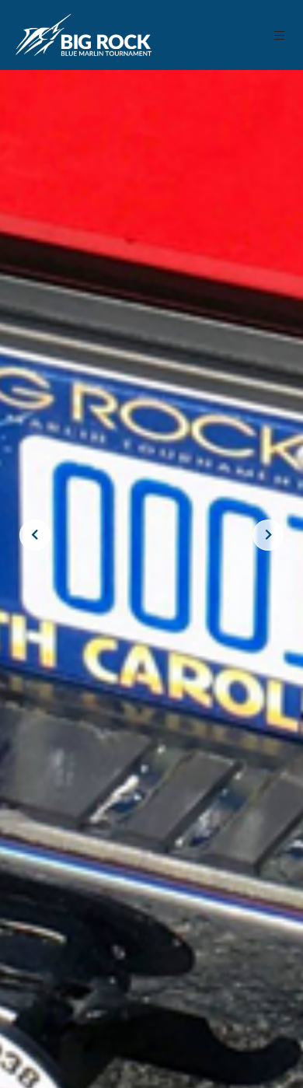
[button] (280, 35)
